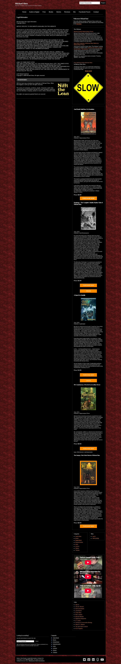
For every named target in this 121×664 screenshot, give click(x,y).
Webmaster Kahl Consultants (37, 661)
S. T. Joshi (78, 620)
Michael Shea (21, 3)
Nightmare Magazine (80, 618)
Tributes (77, 550)
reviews (77, 546)
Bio (74, 12)
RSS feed (78, 24)
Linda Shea (78, 612)
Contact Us (41, 658)
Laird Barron (78, 610)
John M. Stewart (79, 606)
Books (51, 12)
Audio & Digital (34, 12)
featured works (79, 542)
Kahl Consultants (79, 608)
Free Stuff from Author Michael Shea (83, 62)
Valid (95, 538)
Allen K (77, 604)
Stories (58, 12)
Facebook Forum (84, 12)
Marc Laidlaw (78, 614)
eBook (88, 380)
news (76, 544)
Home (24, 12)
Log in (94, 536)
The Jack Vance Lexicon (81, 626)
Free (44, 12)
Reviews (67, 12)
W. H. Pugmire (79, 628)
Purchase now (88, 285)
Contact (96, 12)
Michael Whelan (79, 616)
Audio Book (78, 536)
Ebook (88, 291)
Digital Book (78, 540)
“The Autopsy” (84, 49)
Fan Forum (23, 658)
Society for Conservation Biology (83, 622)
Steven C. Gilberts (80, 624)
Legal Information (22, 17)
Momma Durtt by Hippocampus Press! (83, 31)
